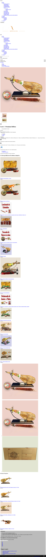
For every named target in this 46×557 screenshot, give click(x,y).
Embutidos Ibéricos (6, 6)
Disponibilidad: (7, 132)
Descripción (4, 151)
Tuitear (3, 135)
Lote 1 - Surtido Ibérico (3, 228)
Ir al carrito (1, 62)
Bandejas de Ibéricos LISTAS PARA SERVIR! (10, 15)
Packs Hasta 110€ (6, 13)
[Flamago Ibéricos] (13, 33)
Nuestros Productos (6, 3)
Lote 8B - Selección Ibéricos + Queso (5, 178)
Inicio (3, 2)
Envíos (4, 554)
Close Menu (2, 22)
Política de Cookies (5, 552)
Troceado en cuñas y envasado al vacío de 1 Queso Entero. (8, 242)
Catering (3, 16)
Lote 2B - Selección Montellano (4, 292)
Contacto (3, 20)
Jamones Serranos (8, 9)
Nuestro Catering (6, 14)
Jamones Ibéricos (6, 5)
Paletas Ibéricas (6, 4)
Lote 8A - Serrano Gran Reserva (5, 201)
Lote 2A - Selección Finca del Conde (5, 320)
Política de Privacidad (6, 551)
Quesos (7, 8)
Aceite (7, 10)
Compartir (3, 134)
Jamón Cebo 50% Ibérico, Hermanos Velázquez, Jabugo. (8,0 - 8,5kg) (10, 501)
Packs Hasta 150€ (6, 12)
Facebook (5, 18)
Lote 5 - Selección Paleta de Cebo (5, 361)
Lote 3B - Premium (3, 256)
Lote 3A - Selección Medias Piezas (5, 347)
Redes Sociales (4, 17)
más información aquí (37, 556)
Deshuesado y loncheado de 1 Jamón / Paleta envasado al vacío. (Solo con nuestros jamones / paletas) (14, 306)
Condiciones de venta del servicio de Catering (9, 553)
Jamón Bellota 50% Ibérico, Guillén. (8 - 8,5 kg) (7, 528)
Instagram (5, 19)
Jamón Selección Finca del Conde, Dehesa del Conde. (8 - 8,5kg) (9, 487)
